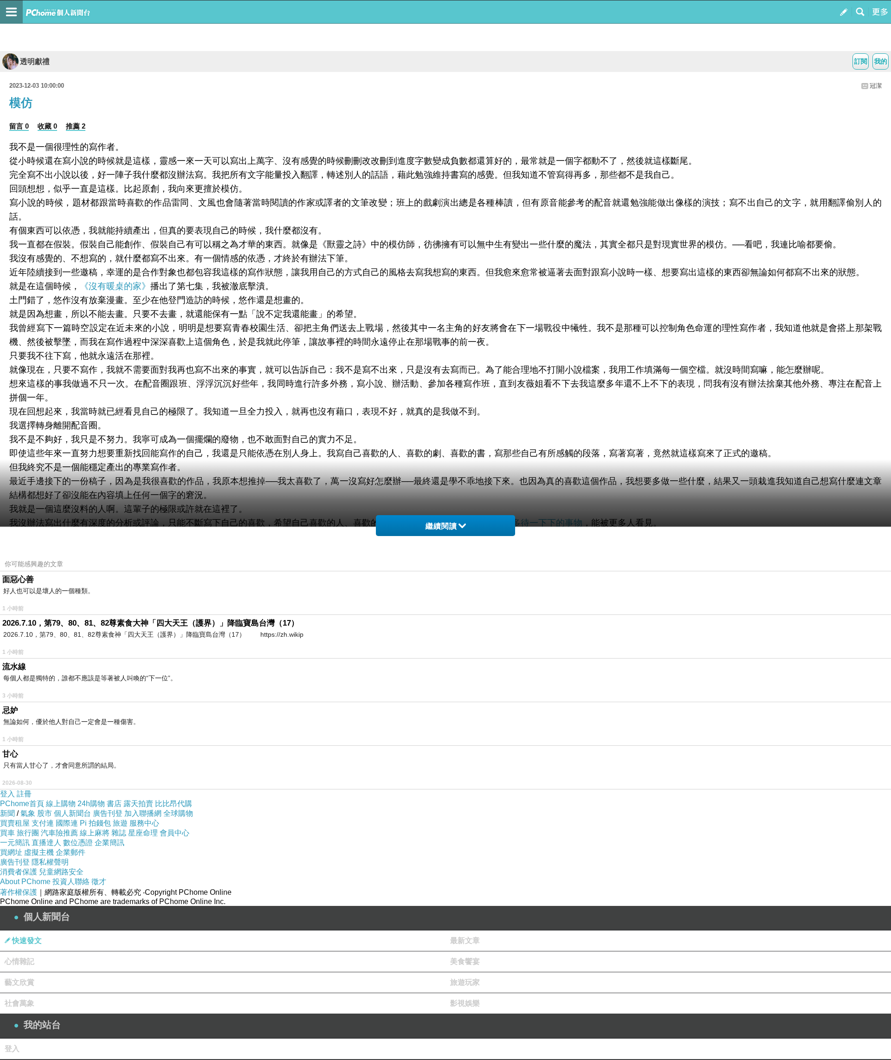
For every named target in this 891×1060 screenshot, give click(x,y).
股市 (44, 813)
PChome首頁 (22, 804)
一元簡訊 (15, 843)
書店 (114, 804)
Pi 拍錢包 (95, 823)
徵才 (98, 881)
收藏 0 (47, 126)
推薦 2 (75, 126)
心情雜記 (19, 961)
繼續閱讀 (441, 526)
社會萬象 (19, 1003)
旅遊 (120, 823)
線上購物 (61, 804)
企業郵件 (70, 852)
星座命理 (143, 833)
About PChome (25, 881)
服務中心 (144, 823)
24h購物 (91, 804)
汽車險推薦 (59, 833)
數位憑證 (78, 843)
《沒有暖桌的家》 (115, 286)
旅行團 (28, 833)
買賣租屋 (15, 823)
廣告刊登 (108, 813)
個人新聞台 (72, 813)
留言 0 (19, 126)
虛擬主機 (39, 852)
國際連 (67, 823)
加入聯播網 (142, 813)
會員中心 (174, 833)
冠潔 (876, 85)
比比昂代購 (173, 804)
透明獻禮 (35, 61)
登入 (7, 794)
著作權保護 (18, 892)
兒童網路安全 (61, 872)
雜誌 (118, 833)
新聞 (7, 813)
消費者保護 (18, 872)
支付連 (43, 823)
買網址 (11, 852)
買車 (7, 833)
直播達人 (46, 843)
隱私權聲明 (50, 862)
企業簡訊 (109, 843)
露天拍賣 (138, 804)
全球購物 (178, 813)
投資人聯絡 (71, 881)
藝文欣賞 (19, 982)
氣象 (27, 813)
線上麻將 (95, 833)
